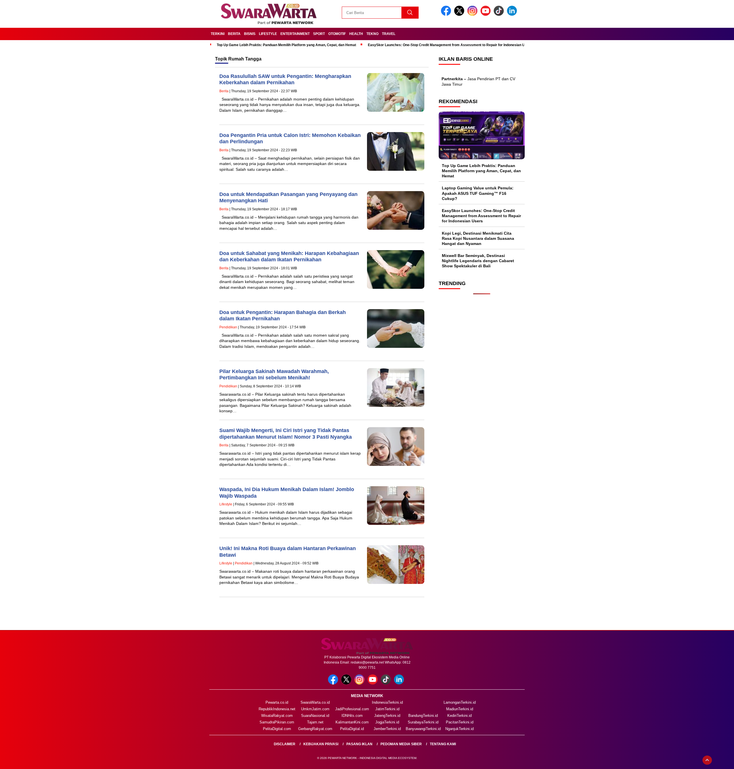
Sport (319, 34)
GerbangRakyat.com (315, 729)
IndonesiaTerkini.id (387, 702)
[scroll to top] (707, 760)
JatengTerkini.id (387, 715)
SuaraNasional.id (315, 715)
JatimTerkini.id (387, 709)
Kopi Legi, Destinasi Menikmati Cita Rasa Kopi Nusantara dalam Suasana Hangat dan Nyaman (478, 238)
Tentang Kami (443, 744)
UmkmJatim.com (315, 709)
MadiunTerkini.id (459, 709)
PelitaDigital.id (352, 729)
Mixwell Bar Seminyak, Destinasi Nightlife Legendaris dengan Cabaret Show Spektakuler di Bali (478, 260)
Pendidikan (228, 327)
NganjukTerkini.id (459, 729)
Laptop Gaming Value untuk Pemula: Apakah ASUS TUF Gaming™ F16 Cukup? (478, 193)
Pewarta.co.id (277, 702)
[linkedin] (513, 14)
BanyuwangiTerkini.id (423, 729)
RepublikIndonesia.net (277, 709)
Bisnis (249, 34)
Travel (388, 34)
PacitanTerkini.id (459, 722)
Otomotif (337, 34)
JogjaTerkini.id (387, 722)
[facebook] (447, 14)
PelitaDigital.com (277, 729)
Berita (234, 34)
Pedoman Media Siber (401, 744)
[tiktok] (500, 14)
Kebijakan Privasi (320, 744)
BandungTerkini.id (423, 715)
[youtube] (487, 14)
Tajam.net (315, 722)
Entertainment (295, 34)
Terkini (218, 34)
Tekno (372, 34)
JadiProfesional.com (352, 709)
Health (356, 34)
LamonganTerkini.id (460, 702)
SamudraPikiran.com (276, 722)
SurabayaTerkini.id (423, 722)
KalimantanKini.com (352, 722)
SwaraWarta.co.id (315, 702)
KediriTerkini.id (459, 715)
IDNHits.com (352, 715)
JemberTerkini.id (387, 729)
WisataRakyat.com (277, 715)
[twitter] (460, 14)
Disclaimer (284, 744)
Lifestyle (268, 34)
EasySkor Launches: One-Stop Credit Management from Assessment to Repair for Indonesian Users (450, 45)
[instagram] (473, 14)
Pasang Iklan (359, 744)
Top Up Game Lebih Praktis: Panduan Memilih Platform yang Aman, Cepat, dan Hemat (286, 45)
